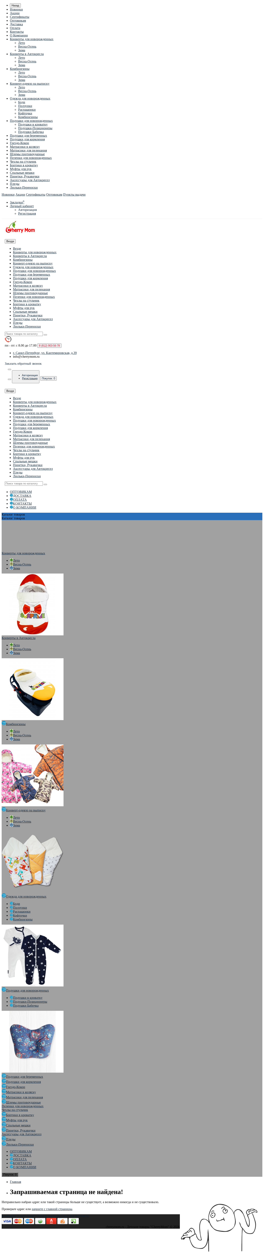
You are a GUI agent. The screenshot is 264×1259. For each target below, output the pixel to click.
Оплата (15, 28)
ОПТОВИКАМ (21, 492)
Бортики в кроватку (24, 165)
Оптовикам (18, 20)
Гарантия (67, 1216)
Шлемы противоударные (27, 154)
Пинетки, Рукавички (24, 176)
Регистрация (27, 213)
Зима (21, 50)
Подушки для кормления (27, 139)
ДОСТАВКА (22, 495)
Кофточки (25, 113)
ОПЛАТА (20, 499)
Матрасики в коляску (25, 146)
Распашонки (27, 109)
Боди (21, 102)
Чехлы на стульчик (23, 161)
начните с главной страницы (52, 1209)
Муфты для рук (21, 169)
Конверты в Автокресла (27, 54)
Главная (15, 1182)
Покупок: (48, 378)
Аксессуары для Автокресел (30, 180)
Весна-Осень (27, 46)
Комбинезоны (19, 69)
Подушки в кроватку (33, 124)
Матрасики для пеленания (28, 150)
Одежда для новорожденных (30, 98)
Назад (15, 5)
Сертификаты (19, 17)
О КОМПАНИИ (24, 507)
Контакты (17, 31)
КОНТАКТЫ (22, 503)
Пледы (14, 184)
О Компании (19, 35)
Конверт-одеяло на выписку (30, 83)
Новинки (16, 9)
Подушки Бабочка (31, 132)
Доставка (16, 24)
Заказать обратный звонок (23, 363)
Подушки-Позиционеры (35, 128)
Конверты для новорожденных (31, 39)
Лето (21, 43)
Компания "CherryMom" (19, 1216)
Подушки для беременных (28, 135)
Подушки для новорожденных (31, 120)
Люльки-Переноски (24, 187)
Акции (15, 13)
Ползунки (25, 106)
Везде (17, 248)
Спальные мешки (22, 172)
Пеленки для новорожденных (31, 158)
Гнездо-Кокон (19, 143)
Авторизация (27, 210)
